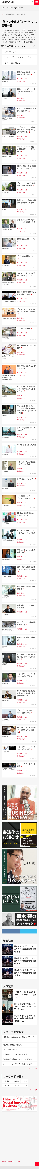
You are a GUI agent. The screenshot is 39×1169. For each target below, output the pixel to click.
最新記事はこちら (22, 79)
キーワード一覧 (32, 1090)
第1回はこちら (21, 81)
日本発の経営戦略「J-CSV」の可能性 (17, 1059)
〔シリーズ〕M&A (11, 63)
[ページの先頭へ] (37, 1164)
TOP (3, 14)
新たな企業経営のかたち (12, 1045)
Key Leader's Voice (9, 1050)
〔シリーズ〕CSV (11, 52)
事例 (25, 1081)
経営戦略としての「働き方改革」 (15, 1054)
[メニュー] (36, 2)
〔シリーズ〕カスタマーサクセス (18, 57)
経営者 (7, 1081)
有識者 (16, 1081)
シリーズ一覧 (32, 1068)
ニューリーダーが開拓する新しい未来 (17, 1064)
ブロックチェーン (20, 1085)
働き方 (7, 1085)
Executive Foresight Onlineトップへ (10, 1161)
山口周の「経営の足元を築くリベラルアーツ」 (19, 1038)
